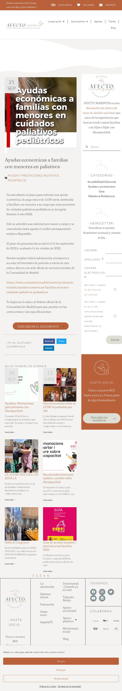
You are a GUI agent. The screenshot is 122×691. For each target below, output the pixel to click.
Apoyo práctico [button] (68, 619)
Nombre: (91, 250)
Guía (102, 191)
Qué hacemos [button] (78, 21)
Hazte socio (44, 613)
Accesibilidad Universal (101, 181)
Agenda (98, 21)
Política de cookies (48, 686)
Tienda (111, 21)
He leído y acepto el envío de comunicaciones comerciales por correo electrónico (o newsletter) (95, 316)
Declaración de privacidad (69, 686)
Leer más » (10, 432)
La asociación (47, 585)
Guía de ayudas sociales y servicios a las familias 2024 (59, 546)
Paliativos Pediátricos (101, 196)
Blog (113, 27)
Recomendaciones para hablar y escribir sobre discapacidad (58, 478)
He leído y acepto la (95, 290)
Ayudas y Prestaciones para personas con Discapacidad (19, 407)
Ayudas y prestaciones (25, 175)
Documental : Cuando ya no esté (71, 587)
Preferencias (61, 678)
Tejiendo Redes (68, 598)
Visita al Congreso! (17, 542)
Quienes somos (45, 595)
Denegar (61, 669)
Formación (47, 604)
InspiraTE (46, 622)
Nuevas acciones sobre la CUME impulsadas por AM (59, 407)
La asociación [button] (54, 21)
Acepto (61, 661)
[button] (49, 341)
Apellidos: (93, 259)
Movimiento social (70, 630)
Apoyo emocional (69, 609)
